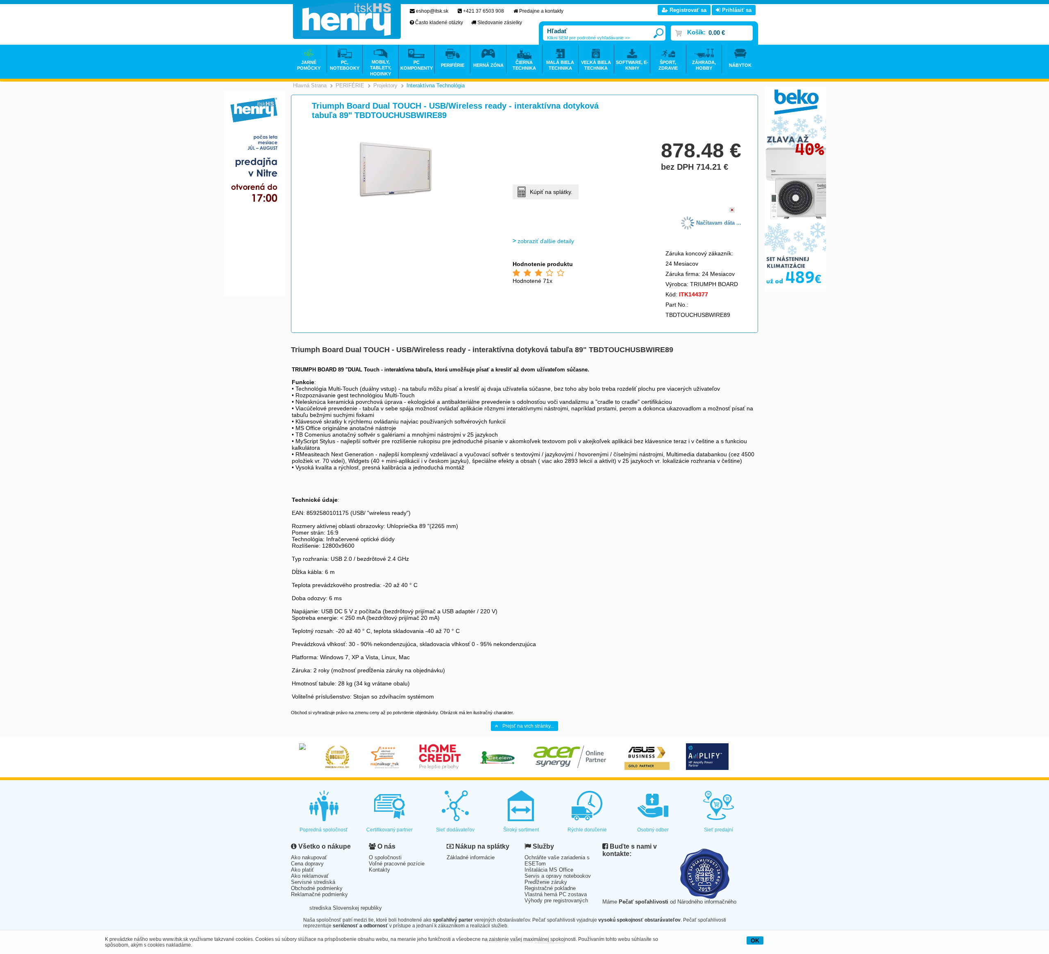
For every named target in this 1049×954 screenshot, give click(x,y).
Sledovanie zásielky (499, 22)
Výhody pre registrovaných (556, 900)
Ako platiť (302, 870)
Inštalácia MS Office (548, 870)
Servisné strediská (313, 882)
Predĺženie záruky (545, 882)
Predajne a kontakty (541, 11)
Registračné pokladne (550, 888)
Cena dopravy (307, 864)
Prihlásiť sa (736, 10)
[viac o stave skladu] (732, 210)
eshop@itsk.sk (432, 11)
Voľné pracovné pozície (397, 864)
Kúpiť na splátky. (551, 192)
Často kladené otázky (439, 22)
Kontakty (379, 870)
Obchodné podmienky (317, 888)
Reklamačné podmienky (319, 894)
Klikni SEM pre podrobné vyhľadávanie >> (588, 37)
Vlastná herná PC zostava (555, 894)
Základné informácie (471, 857)
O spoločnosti (385, 857)
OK (755, 940)
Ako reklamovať (310, 876)
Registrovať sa (687, 10)
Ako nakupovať (309, 857)
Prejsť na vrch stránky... (528, 726)
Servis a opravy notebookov (557, 876)
